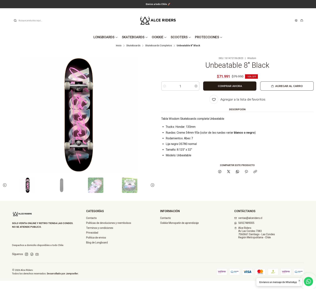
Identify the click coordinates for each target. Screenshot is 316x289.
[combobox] (32, 20)
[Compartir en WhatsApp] (237, 172)
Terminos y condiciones (99, 227)
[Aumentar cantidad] (196, 86)
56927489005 (246, 222)
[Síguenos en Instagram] (26, 254)
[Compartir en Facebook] (220, 172)
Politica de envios (96, 237)
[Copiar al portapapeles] (255, 172)
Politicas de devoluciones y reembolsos (108, 222)
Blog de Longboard (97, 242)
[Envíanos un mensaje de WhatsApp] (308, 281)
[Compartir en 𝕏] (228, 172)
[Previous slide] (5, 185)
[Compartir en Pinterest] (246, 172)
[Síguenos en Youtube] (37, 254)
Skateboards (133, 45)
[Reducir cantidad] (164, 86)
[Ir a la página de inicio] (158, 20)
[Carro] (302, 20)
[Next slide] (152, 185)
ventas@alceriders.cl (250, 218)
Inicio (119, 45)
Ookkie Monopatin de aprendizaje (179, 222)
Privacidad (92, 232)
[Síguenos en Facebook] (32, 254)
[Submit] (15, 20)
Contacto (91, 218)
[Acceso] (296, 20)
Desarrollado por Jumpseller (62, 273)
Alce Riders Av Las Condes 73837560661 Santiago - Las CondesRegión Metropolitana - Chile (256, 232)
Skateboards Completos (158, 45)
